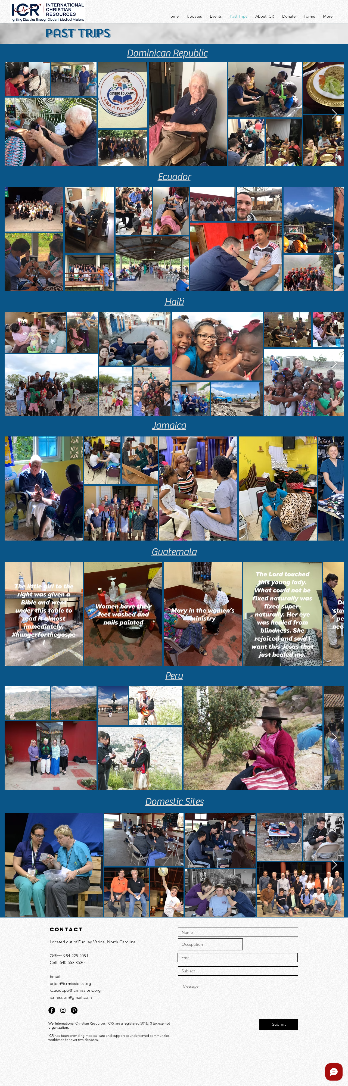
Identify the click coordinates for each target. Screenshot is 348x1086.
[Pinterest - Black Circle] (74, 1010)
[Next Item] (334, 114)
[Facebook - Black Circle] (51, 1010)
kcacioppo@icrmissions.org (75, 990)
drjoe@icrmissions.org (70, 983)
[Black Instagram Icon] (63, 1010)
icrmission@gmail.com (71, 997)
